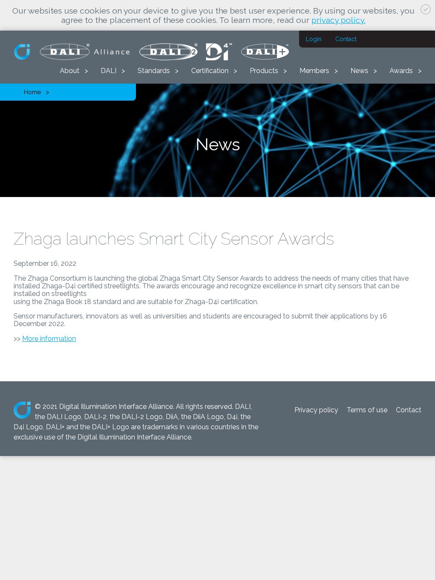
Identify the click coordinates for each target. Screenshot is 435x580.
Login (314, 39)
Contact (345, 39)
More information (49, 339)
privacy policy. (338, 20)
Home (32, 92)
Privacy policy (316, 410)
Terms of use (367, 410)
